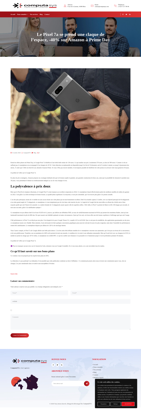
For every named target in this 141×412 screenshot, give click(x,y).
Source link (14, 274)
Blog (41, 14)
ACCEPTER (128, 404)
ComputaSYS (87, 404)
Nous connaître (22, 14)
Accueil (13, 14)
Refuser (116, 404)
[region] (116, 393)
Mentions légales (98, 377)
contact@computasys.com (102, 6)
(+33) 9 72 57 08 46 (123, 6)
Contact (47, 14)
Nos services (34, 14)
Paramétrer (104, 404)
